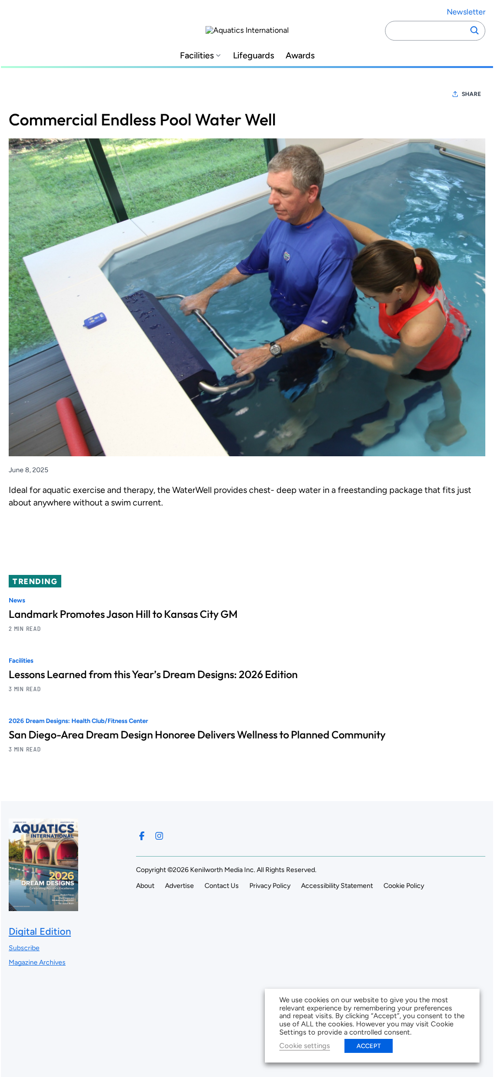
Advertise (179, 886)
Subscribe (24, 948)
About (145, 886)
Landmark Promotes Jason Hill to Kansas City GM (123, 614)
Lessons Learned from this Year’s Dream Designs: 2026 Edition (153, 674)
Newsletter (466, 11)
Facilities (197, 56)
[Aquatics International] (247, 30)
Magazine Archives (37, 962)
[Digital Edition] (43, 906)
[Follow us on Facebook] (142, 836)
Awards (300, 56)
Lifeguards (253, 56)
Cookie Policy (404, 886)
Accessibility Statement (337, 886)
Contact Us (222, 886)
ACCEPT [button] (369, 1046)
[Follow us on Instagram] (159, 836)
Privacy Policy (269, 886)
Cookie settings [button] (304, 1045)
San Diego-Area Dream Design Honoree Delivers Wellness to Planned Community (197, 734)
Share (471, 94)
